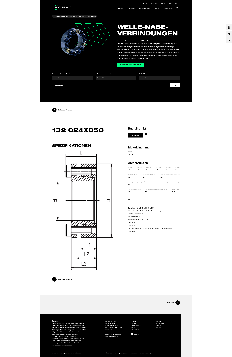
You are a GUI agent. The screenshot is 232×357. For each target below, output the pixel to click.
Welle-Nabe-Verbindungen (69, 16)
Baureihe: (130, 196)
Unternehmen (160, 323)
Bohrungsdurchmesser (61, 73)
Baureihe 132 (83, 16)
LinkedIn (136, 334)
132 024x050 (92, 16)
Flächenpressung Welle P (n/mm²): (170, 174)
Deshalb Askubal (136, 325)
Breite (143, 73)
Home (53, 16)
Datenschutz (108, 353)
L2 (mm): (158, 167)
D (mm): (139, 167)
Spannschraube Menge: (173, 182)
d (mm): (130, 167)
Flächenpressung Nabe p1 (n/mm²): (138, 182)
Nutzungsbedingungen (121, 353)
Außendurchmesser (103, 73)
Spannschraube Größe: (134, 189)
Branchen (134, 323)
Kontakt (158, 327)
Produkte (58, 16)
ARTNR (130, 152)
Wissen (133, 327)
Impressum (134, 353)
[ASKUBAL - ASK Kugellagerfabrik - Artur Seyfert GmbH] (61, 7)
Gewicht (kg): (176, 189)
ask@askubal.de (113, 336)
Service (158, 325)
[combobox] (72, 78)
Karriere (158, 321)
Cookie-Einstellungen (146, 353)
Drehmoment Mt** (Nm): (149, 174)
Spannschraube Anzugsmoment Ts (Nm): (156, 189)
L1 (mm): (148, 167)
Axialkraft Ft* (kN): (133, 174)
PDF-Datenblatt (135, 135)
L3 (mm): (168, 167)
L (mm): (177, 167)
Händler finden (135, 330)
